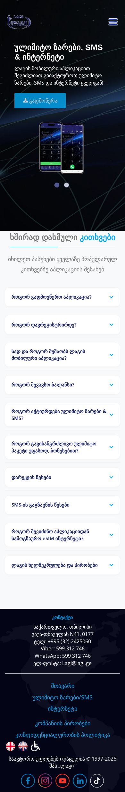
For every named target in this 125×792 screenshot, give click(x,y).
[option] (62, 104)
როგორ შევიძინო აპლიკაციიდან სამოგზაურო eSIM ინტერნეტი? (50, 534)
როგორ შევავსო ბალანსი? (43, 384)
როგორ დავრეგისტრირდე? (44, 324)
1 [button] (56, 185)
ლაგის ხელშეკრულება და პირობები (55, 565)
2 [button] (66, 185)
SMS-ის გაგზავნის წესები (41, 504)
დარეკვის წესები (31, 477)
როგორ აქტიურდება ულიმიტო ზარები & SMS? (59, 414)
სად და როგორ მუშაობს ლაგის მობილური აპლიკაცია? (48, 354)
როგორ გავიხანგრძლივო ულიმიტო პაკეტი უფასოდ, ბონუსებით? (54, 446)
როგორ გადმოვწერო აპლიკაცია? (52, 296)
